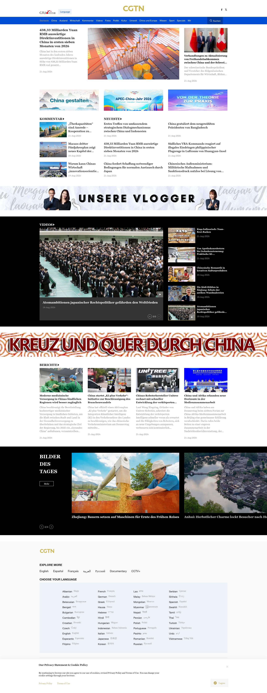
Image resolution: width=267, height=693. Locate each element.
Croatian (71, 623)
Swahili (178, 607)
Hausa (105, 607)
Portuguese (145, 628)
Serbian (177, 591)
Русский (100, 571)
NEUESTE (112, 119)
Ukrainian (180, 628)
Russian (143, 644)
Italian (105, 633)
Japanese (107, 638)
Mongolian (144, 601)
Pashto (140, 633)
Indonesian (112, 628)
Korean (106, 644)
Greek (106, 601)
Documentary (118, 571)
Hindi (103, 617)
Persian (142, 617)
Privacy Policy (45, 683)
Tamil (175, 612)
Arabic (69, 596)
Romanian (144, 638)
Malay (144, 596)
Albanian (70, 591)
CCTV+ (135, 571)
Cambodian (71, 617)
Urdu (174, 633)
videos (46, 225)
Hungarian (108, 623)
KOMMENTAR (51, 119)
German (106, 596)
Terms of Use (63, 683)
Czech (69, 628)
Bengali (69, 607)
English (44, 571)
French (106, 591)
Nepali (140, 612)
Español (58, 571)
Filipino (70, 644)
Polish (140, 623)
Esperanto (73, 638)
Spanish (177, 601)
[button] (150, 316)
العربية (87, 571)
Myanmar (146, 607)
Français (73, 571)
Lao (138, 591)
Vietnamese (181, 638)
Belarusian (74, 601)
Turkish (177, 623)
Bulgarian (73, 612)
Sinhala (176, 596)
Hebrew (106, 612)
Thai (174, 617)
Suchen (217, 20)
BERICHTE (48, 365)
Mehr (46, 483)
